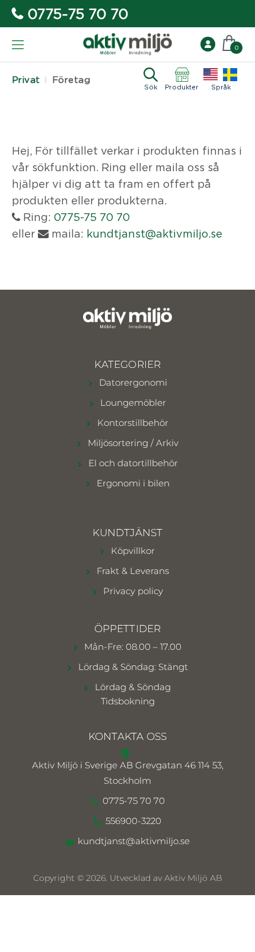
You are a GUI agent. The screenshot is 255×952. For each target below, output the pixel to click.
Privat (26, 79)
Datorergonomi (132, 382)
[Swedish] (230, 74)
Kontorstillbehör (131, 422)
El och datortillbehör (132, 463)
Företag (71, 79)
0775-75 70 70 (78, 13)
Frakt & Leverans (131, 570)
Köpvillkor (132, 550)
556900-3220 (133, 820)
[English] (210, 74)
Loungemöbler (132, 402)
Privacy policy (132, 591)
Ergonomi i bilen (132, 483)
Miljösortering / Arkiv (132, 442)
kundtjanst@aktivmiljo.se (154, 233)
